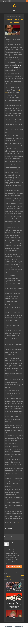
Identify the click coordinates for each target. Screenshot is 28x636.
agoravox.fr (19, 522)
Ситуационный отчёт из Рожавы (14, 590)
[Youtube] (3, 1)
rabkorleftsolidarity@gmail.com (14, 628)
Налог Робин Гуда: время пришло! (8, 575)
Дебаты (14, 536)
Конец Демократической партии (14, 619)
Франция (12, 539)
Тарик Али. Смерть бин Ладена (20, 574)
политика (8, 539)
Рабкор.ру (12, 542)
